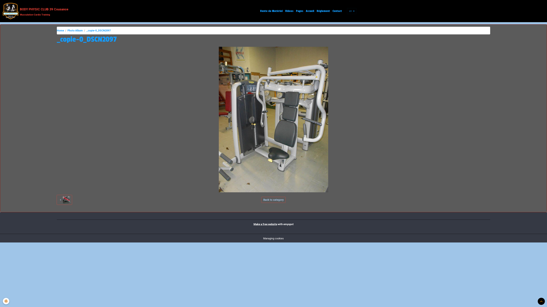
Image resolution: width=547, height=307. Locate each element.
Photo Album (75, 30)
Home (60, 30)
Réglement (323, 11)
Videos (289, 11)
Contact (337, 11)
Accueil (310, 11)
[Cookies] (6, 301)
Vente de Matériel (271, 11)
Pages (299, 11)
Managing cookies (273, 238)
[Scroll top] (541, 301)
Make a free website (265, 224)
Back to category (273, 199)
